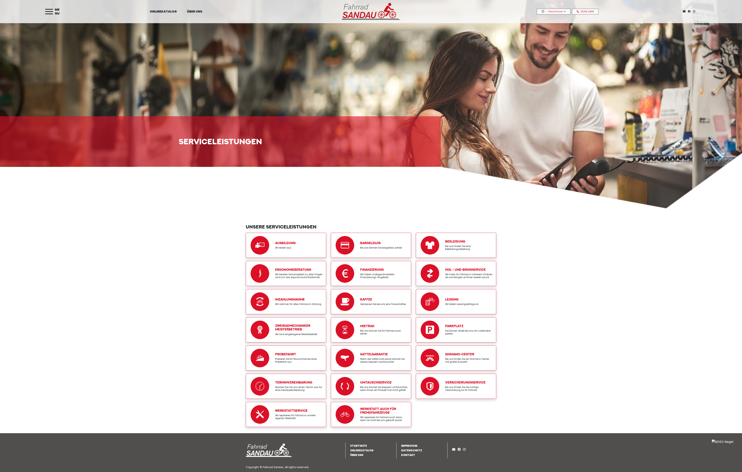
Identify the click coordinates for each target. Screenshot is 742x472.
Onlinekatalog (163, 11)
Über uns (194, 11)
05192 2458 (587, 11)
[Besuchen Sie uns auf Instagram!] (695, 11)
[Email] (454, 449)
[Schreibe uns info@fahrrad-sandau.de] (685, 11)
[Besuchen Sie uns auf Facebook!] (690, 11)
